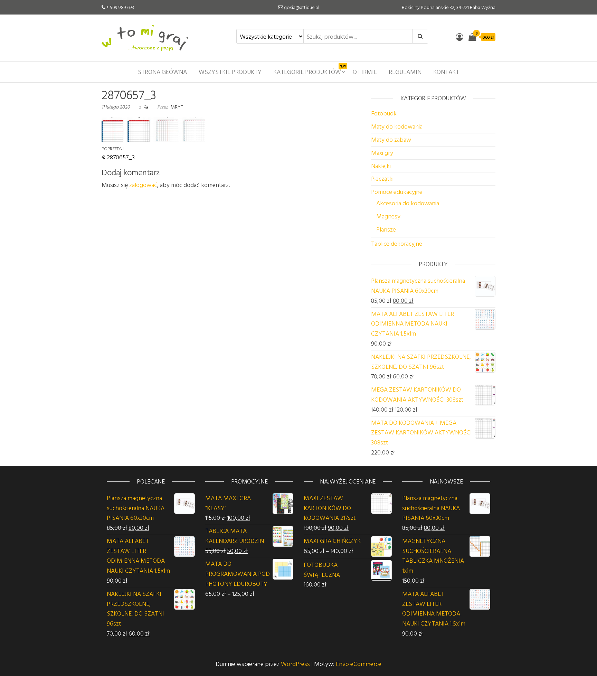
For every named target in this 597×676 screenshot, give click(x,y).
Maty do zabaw (391, 139)
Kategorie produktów (309, 70)
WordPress (295, 663)
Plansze (386, 229)
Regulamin (405, 71)
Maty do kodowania (397, 126)
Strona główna (162, 71)
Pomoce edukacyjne (397, 191)
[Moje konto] (459, 37)
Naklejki (381, 165)
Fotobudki (384, 113)
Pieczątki (382, 178)
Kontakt (446, 71)
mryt (177, 106)
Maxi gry (382, 152)
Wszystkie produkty (230, 71)
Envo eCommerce (358, 663)
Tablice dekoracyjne (396, 243)
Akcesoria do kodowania (407, 203)
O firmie (365, 71)
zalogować (143, 184)
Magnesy (388, 216)
